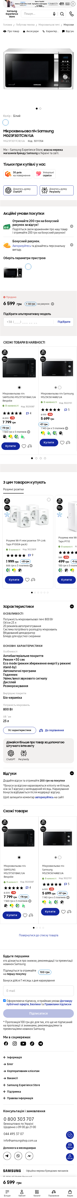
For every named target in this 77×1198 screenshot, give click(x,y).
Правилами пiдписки (57, 1004)
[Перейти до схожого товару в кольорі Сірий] (56, 388)
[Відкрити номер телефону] (71, 13)
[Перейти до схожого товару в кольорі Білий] (60, 388)
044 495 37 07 (14, 1134)
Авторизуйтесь (21, 246)
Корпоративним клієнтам (23, 1071)
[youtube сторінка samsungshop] (23, 1043)
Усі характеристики (19, 730)
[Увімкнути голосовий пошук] (54, 14)
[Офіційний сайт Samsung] (12, 1170)
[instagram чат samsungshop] (15, 1043)
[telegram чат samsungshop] (40, 1043)
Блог (10, 1064)
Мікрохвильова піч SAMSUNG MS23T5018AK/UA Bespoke (19, 397)
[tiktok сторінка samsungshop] (32, 1043)
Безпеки (35, 1004)
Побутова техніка (25, 24)
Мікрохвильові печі (49, 24)
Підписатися (38, 1013)
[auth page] (22, 1193)
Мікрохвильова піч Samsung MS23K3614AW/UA (57, 395)
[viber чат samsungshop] (18, 1156)
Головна (7, 24)
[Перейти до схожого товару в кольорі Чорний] (19, 388)
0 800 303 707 (19, 1119)
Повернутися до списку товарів (38, 935)
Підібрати (64, 322)
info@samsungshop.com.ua (20, 1140)
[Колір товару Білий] (5, 122)
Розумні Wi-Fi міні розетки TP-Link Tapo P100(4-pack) (26, 542)
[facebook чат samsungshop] (6, 1043)
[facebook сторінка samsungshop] (29, 1156)
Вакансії (12, 1078)
